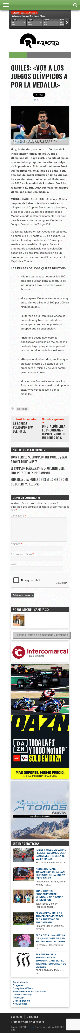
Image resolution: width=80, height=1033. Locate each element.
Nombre (16, 544)
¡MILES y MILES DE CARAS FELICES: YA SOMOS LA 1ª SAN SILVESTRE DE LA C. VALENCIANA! (51, 854)
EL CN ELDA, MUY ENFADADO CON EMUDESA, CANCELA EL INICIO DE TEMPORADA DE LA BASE (51, 960)
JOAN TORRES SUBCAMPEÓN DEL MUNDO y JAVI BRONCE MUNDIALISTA (49, 896)
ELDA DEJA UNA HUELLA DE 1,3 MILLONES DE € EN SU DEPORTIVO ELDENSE (50, 938)
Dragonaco (19, 985)
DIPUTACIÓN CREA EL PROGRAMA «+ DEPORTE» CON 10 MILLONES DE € (53, 432)
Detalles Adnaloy (22, 994)
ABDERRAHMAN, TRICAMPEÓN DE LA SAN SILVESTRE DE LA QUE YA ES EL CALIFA (50, 874)
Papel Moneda (20, 982)
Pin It (35, 100)
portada (22, 408)
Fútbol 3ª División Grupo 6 (24, 13)
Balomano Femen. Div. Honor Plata (28, 16)
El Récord (32, 1017)
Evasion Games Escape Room (29, 991)
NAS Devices (20, 1004)
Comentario (18, 515)
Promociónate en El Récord (27, 1021)
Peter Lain (18, 997)
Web (13, 564)
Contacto (16, 1017)
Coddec (31, 1027)
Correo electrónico (22, 554)
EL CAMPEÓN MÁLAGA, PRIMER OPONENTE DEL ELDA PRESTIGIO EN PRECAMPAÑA (37, 470)
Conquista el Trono (23, 988)
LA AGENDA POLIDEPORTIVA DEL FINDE (23, 427)
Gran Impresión (21, 1000)
